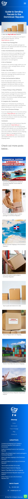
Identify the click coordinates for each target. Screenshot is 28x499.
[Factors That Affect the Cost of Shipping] (14, 352)
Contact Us (14, 434)
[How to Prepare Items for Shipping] (14, 323)
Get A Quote (14, 426)
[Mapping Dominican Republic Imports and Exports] (14, 381)
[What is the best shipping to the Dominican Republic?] (14, 233)
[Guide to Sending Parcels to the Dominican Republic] (14, 450)
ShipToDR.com (12, 34)
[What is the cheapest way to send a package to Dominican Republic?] (14, 203)
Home (14, 423)
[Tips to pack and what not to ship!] (14, 294)
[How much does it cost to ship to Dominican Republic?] (14, 264)
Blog (14, 431)
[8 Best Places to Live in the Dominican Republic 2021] (14, 478)
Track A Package (14, 429)
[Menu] (25, 3)
